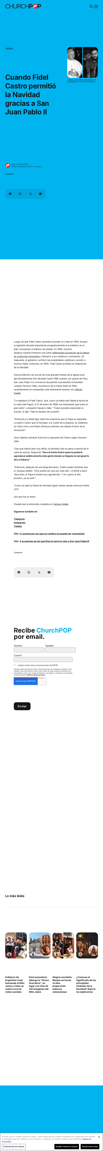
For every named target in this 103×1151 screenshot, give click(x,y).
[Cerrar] (99, 1137)
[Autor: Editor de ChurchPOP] (7, 165)
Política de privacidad (36, 675)
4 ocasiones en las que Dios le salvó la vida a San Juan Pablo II (54, 541)
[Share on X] (30, 194)
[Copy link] (40, 194)
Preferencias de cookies (13, 1146)
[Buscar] (91, 6)
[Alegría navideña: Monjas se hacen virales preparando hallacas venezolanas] (63, 945)
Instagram (19, 522)
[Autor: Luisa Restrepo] (80, 954)
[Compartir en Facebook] (10, 194)
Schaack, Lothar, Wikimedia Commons (80, 80)
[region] (51, 1142)
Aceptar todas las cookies (67, 1146)
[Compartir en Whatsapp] (20, 194)
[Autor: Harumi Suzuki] (9, 954)
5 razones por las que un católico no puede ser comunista (52, 533)
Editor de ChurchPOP (19, 164)
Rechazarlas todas (90, 1146)
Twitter (18, 526)
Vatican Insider (60, 504)
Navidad (9, 48)
